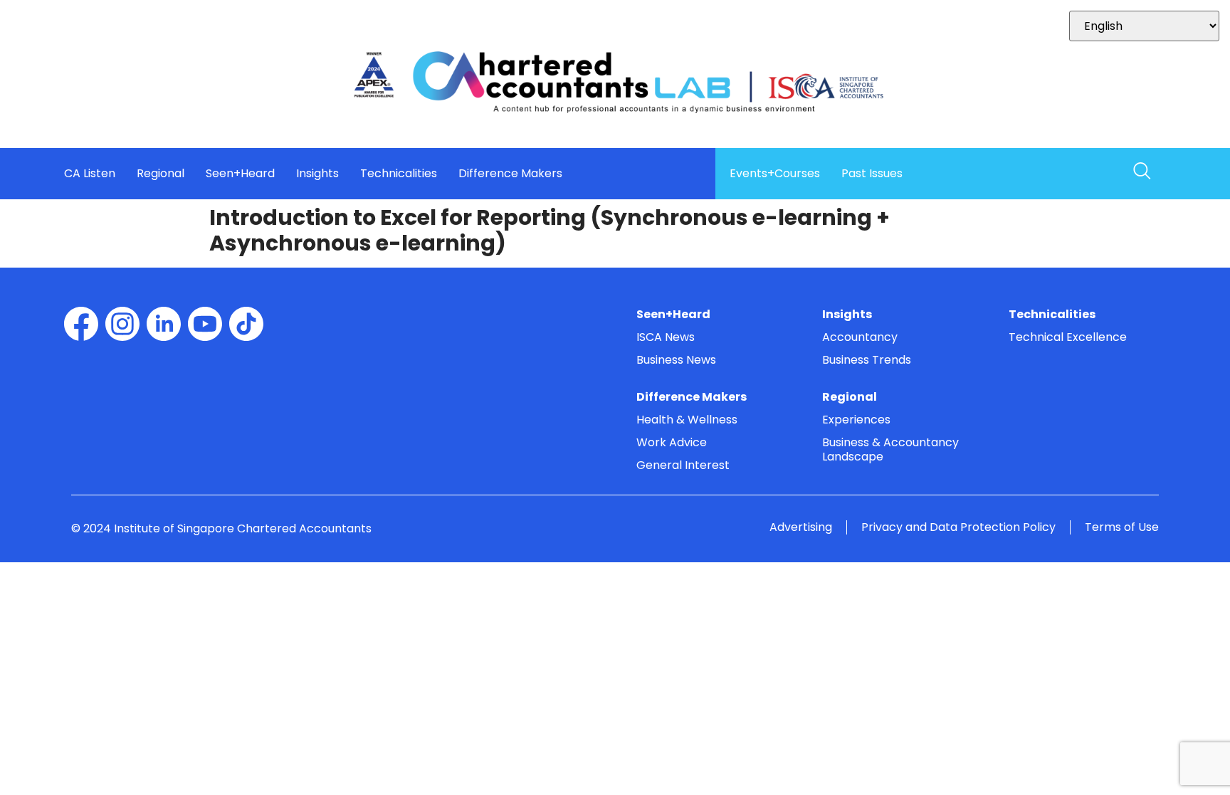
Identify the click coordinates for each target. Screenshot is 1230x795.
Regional (160, 174)
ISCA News (665, 337)
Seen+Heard (240, 174)
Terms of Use (1122, 527)
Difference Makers (510, 174)
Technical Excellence (1068, 337)
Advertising (800, 527)
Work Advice (671, 442)
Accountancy (860, 337)
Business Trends (866, 360)
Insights (317, 174)
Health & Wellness (686, 419)
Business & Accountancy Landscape (890, 449)
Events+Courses (775, 174)
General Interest (683, 465)
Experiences (856, 419)
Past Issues (872, 174)
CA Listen (89, 174)
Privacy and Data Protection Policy (958, 527)
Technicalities (398, 174)
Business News (676, 360)
